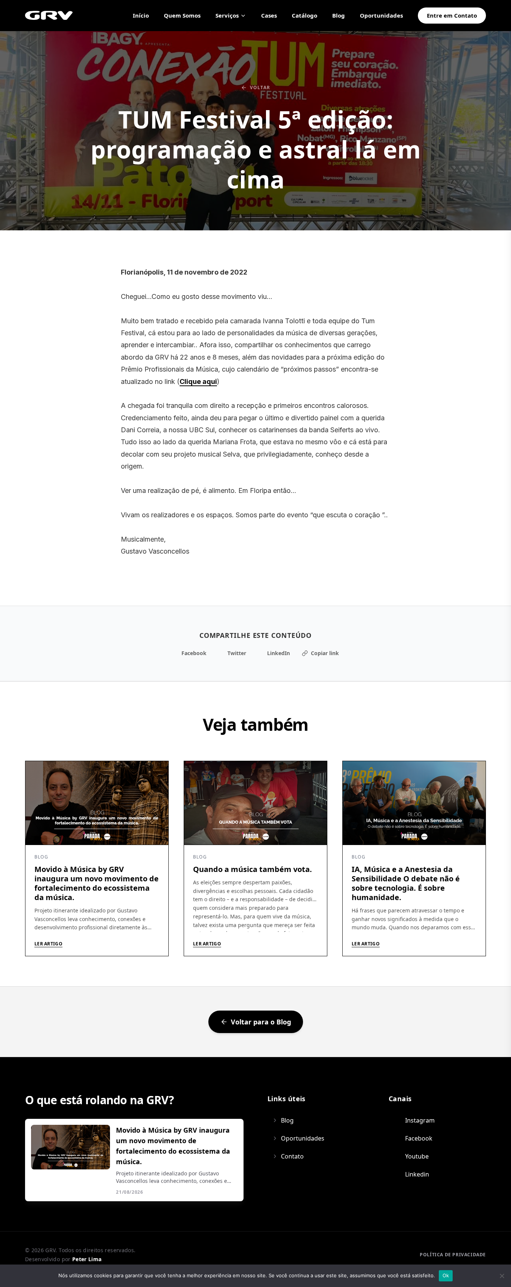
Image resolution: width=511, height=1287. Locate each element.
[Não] (501, 1276)
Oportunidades (381, 15)
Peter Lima (87, 1259)
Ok (446, 1275)
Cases (269, 15)
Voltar (260, 88)
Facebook (193, 653)
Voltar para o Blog (261, 1021)
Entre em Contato (452, 15)
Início (141, 15)
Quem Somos (182, 15)
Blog (338, 15)
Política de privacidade (453, 1254)
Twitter (236, 653)
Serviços (227, 15)
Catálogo (304, 15)
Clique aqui (198, 381)
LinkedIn (278, 653)
